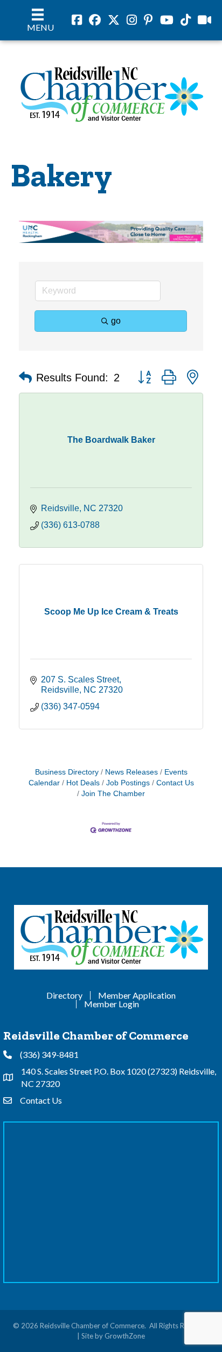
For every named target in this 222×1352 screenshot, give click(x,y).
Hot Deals (83, 783)
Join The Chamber (113, 794)
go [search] (116, 320)
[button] (25, 377)
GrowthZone (125, 1336)
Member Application (137, 995)
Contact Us (175, 783)
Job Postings (128, 783)
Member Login (111, 1004)
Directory (64, 995)
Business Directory (67, 772)
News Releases (131, 772)
